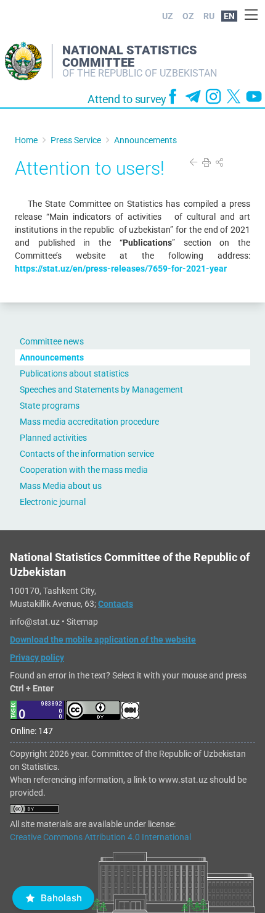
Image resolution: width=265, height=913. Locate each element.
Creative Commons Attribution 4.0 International (100, 837)
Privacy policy (37, 657)
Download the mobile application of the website (103, 639)
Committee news (52, 341)
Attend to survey (127, 99)
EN (229, 16)
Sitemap (82, 622)
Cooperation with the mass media (84, 470)
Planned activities (53, 438)
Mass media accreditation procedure (89, 422)
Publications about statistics (74, 373)
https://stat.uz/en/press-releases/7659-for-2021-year (121, 268)
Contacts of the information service (87, 454)
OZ (188, 16)
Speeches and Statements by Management (101, 389)
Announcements (52, 357)
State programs (50, 406)
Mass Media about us (61, 486)
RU (208, 16)
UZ (167, 16)
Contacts (115, 604)
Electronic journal (53, 502)
